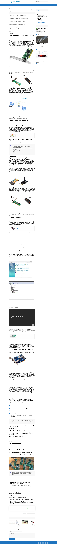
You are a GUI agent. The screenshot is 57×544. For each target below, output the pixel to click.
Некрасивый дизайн (40, 19)
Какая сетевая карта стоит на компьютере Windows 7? (17, 21)
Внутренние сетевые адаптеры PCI (14, 27)
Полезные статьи (17, 4)
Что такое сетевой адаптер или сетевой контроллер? (17, 22)
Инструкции (11, 4)
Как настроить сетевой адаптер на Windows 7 (12, 524)
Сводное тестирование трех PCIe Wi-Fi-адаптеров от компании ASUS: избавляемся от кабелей (32, 525)
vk (47, 543)
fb (42, 543)
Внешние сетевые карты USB (14, 30)
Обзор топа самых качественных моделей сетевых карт (17, 25)
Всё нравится (39, 14)
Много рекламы (39, 18)
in (45, 543)
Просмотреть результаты (42, 22)
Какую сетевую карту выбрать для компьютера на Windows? (18, 18)
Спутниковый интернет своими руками (42, 30)
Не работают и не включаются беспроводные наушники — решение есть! (41, 59)
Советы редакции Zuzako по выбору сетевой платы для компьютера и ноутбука (21, 31)
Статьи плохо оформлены (41, 15)
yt (40, 543)
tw (43, 543)
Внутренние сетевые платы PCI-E (14, 28)
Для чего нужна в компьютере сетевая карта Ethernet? (17, 15)
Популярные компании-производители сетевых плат (17, 24)
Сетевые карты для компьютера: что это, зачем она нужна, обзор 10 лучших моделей (18, 525)
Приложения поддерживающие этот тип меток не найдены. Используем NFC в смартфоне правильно (41, 44)
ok (38, 543)
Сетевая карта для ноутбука (24, 524)
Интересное (30, 4)
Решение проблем (24, 4)
